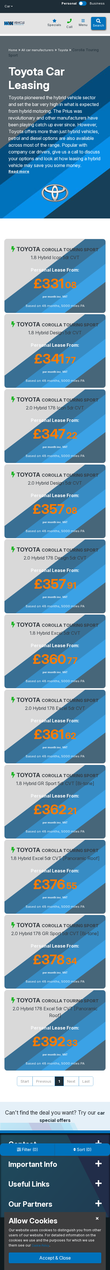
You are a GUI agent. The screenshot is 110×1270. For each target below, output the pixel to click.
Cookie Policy (40, 1245)
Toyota (63, 50)
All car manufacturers (37, 50)
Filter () (29, 1149)
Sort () (84, 1149)
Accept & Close (55, 1258)
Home (12, 50)
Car (7, 6)
